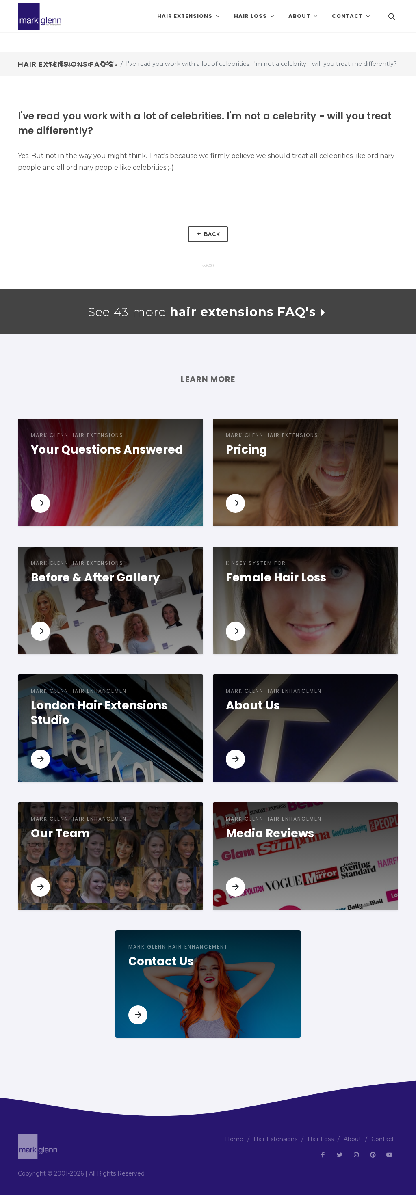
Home (234, 1139)
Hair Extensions (69, 63)
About (352, 1139)
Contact (382, 1139)
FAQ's (108, 63)
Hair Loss (321, 1139)
